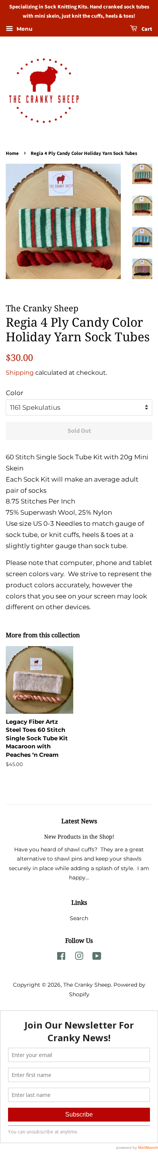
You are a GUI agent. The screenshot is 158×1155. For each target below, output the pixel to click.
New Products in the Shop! (79, 836)
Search (79, 918)
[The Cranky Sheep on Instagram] (79, 957)
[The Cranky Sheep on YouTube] (96, 957)
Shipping (20, 372)
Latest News (79, 821)
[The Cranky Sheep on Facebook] (61, 957)
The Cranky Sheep (87, 984)
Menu (24, 28)
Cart (146, 29)
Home (12, 153)
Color (14, 393)
